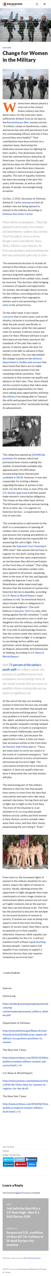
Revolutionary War (18, 122)
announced (28, 202)
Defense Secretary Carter (18, 213)
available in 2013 (12, 477)
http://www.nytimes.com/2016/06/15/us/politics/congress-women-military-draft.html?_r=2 (25, 1107)
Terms (7, 1272)
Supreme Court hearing (30, 546)
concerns (8, 316)
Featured (7, 48)
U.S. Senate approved (15, 492)
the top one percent (32, 1258)
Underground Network (27, 1269)
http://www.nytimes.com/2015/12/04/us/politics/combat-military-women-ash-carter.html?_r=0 (25, 1061)
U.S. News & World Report (21, 595)
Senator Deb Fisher (17, 746)
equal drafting (37, 941)
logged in (18, 1192)
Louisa (6, 1151)
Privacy (43, 1269)
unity (5, 304)
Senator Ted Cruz (25, 610)
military (11, 396)
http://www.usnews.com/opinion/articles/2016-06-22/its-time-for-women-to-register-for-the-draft (25, 1084)
